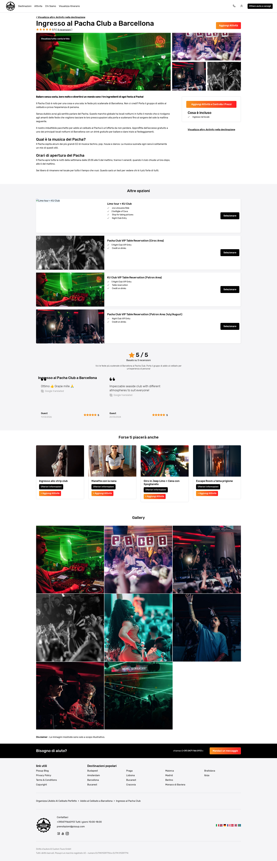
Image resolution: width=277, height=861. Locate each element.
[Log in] (241, 6)
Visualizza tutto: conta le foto (55, 39)
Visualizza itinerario (69, 6)
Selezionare (229, 215)
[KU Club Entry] (221, 825)
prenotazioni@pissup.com (71, 826)
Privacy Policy (43, 775)
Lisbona (130, 775)
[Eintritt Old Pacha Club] (224, 825)
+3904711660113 (66, 822)
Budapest (92, 770)
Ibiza (206, 775)
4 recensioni (64, 29)
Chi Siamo (50, 6)
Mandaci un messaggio (225, 750)
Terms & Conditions (46, 780)
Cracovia (131, 784)
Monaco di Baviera (175, 784)
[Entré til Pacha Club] (232, 825)
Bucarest (92, 784)
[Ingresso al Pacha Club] (217, 825)
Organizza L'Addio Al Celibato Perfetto (56, 801)
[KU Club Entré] (239, 825)
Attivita (38, 6)
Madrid (169, 775)
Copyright (41, 784)
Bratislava (209, 770)
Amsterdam (93, 775)
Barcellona (93, 780)
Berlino (169, 780)
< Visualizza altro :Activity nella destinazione (60, 17)
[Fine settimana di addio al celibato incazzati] (10, 6)
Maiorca (169, 770)
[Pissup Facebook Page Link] (58, 833)
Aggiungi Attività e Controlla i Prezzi (211, 104)
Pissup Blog (42, 770)
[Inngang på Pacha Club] (235, 825)
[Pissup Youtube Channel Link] (63, 833)
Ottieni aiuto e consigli (260, 6)
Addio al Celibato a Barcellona (96, 801)
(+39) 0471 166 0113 (192, 751)
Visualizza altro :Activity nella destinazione (211, 129)
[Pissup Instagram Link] (67, 833)
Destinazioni (24, 6)
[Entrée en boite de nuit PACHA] (228, 825)
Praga (129, 770)
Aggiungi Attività (228, 25)
